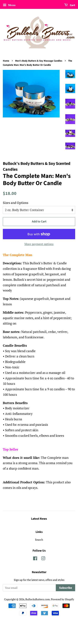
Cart (72, 5)
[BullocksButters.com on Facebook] (35, 559)
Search (39, 539)
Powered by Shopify (62, 599)
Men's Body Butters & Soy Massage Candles (38, 61)
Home (6, 61)
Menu (11, 5)
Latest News (39, 519)
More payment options (39, 244)
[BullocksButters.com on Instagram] (43, 559)
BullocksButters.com (37, 599)
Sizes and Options (15, 203)
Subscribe (65, 588)
